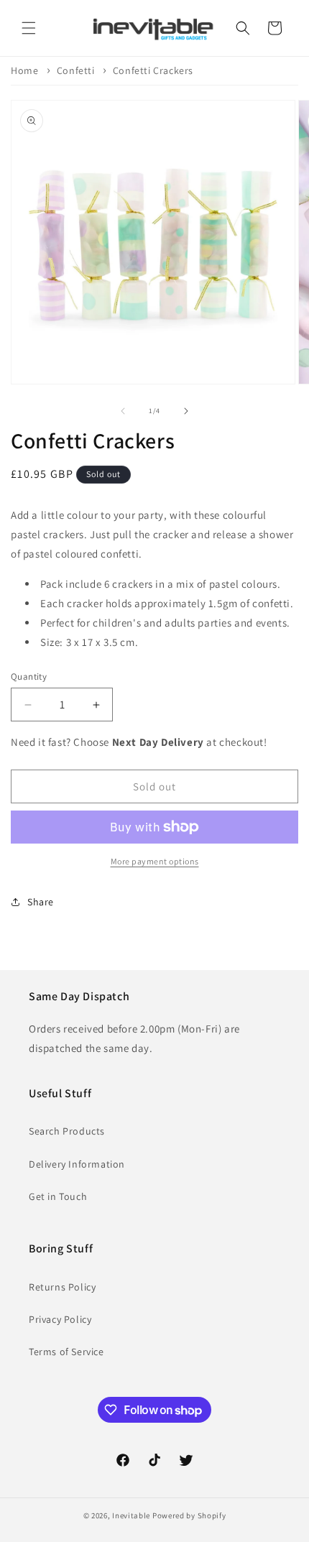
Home (24, 70)
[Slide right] (186, 411)
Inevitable (131, 1515)
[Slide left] (123, 411)
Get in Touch (58, 1196)
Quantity (29, 676)
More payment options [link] (155, 861)
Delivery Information (77, 1164)
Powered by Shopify (189, 1515)
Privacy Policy (60, 1319)
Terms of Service (66, 1351)
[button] (29, 28)
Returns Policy (62, 1286)
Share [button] (40, 901)
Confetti (76, 70)
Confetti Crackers (153, 70)
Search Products (67, 1131)
